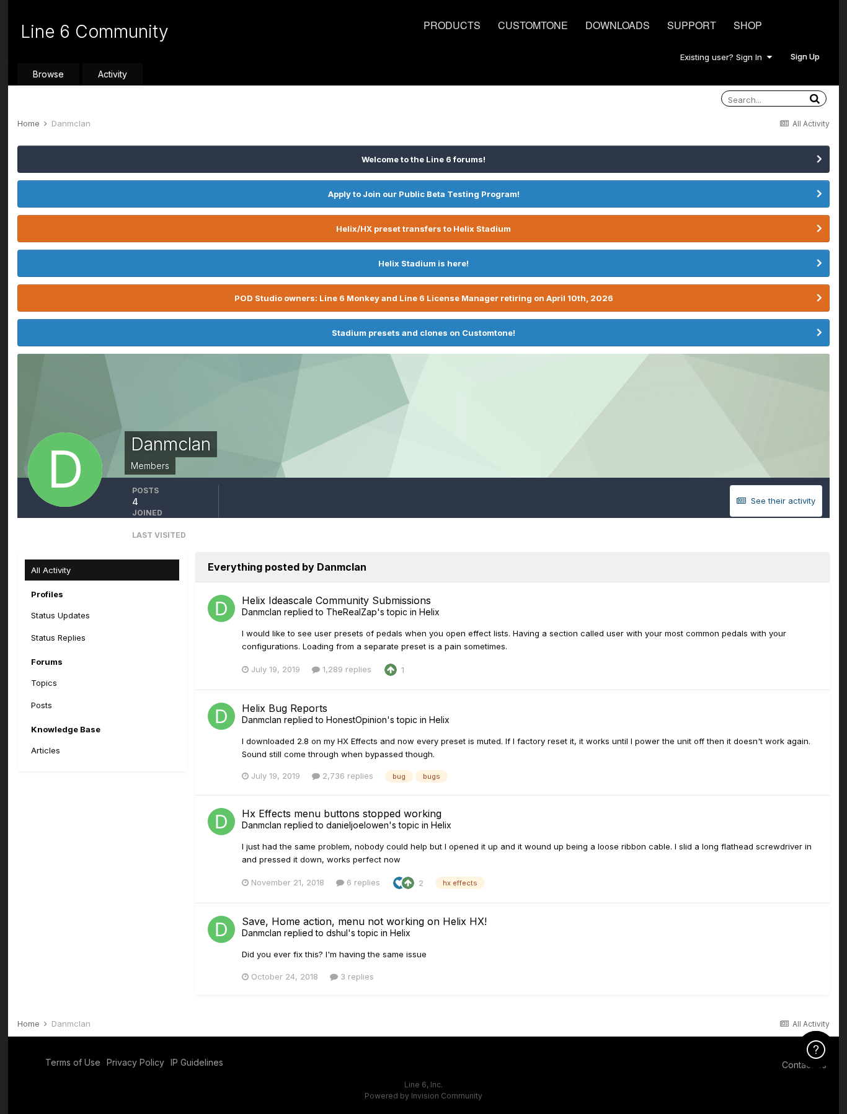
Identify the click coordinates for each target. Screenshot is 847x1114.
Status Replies (58, 638)
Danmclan (262, 612)
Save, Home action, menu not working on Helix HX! (364, 921)
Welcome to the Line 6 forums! (423, 159)
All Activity (51, 570)
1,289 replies (345, 669)
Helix (429, 612)
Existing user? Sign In (723, 57)
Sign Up (805, 56)
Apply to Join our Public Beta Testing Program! (424, 194)
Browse (48, 74)
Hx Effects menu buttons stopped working (341, 813)
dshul (337, 933)
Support (691, 25)
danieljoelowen (357, 825)
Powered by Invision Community (423, 1095)
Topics (44, 683)
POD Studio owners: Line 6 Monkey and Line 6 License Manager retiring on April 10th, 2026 (423, 298)
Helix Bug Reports (284, 708)
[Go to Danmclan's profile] (221, 608)
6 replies (362, 882)
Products (452, 25)
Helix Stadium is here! (423, 263)
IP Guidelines (197, 1062)
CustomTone (533, 25)
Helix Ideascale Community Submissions (336, 600)
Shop (748, 25)
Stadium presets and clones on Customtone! (423, 333)
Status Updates (60, 615)
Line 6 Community (94, 31)
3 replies (356, 976)
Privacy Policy (135, 1062)
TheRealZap (351, 612)
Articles (45, 750)
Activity (112, 74)
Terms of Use (72, 1062)
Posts (41, 705)
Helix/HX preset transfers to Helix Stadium (423, 229)
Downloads (617, 25)
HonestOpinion (356, 719)
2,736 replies (346, 776)
